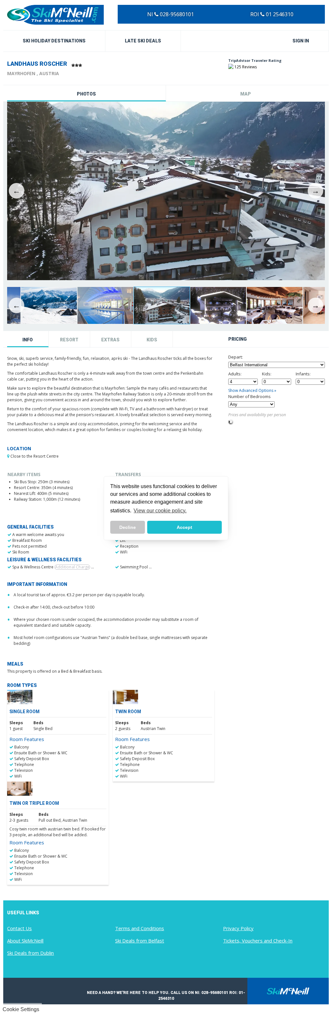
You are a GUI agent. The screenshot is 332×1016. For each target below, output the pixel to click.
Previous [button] (16, 191)
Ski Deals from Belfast (139, 940)
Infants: (303, 374)
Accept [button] (184, 527)
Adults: (235, 374)
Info (27, 339)
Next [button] (315, 191)
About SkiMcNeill (25, 940)
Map (245, 94)
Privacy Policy (238, 928)
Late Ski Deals (143, 40)
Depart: (235, 357)
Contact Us (19, 928)
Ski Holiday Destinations (54, 40)
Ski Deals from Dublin (30, 953)
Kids (152, 339)
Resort (69, 339)
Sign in (300, 40)
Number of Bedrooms (249, 396)
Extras (110, 339)
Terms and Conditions (139, 928)
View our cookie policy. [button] (160, 510)
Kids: (266, 374)
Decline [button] (127, 527)
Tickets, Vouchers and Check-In (257, 940)
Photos (86, 94)
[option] (166, 191)
